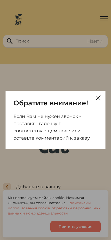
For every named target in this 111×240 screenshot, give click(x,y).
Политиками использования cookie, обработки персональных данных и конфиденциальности (54, 208)
